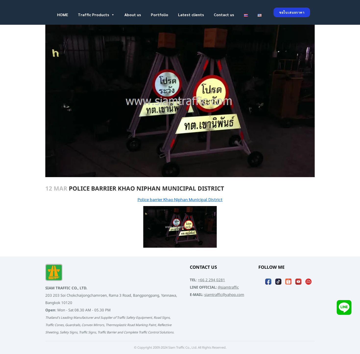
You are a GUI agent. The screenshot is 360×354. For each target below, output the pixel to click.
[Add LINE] (344, 307)
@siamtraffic (228, 287)
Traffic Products (93, 14)
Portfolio (159, 14)
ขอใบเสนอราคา (291, 12)
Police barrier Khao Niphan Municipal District (180, 199)
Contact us (224, 14)
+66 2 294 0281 (211, 280)
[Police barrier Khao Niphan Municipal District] (180, 227)
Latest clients (191, 14)
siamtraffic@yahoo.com (224, 295)
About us (132, 14)
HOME (62, 14)
